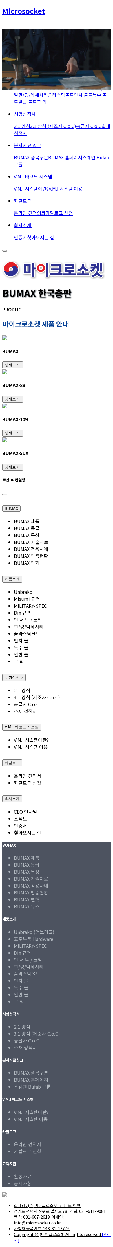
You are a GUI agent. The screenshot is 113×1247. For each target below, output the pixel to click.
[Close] (4, 494)
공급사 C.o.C (88, 126)
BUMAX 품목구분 (31, 157)
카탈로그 (22, 200)
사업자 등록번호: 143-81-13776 (42, 1228)
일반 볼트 (27, 101)
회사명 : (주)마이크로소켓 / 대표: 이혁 (47, 1205)
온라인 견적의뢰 (29, 212)
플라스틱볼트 (61, 94)
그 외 (42, 101)
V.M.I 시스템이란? (31, 188)
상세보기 (13, 365)
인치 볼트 (83, 94)
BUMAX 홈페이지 (65, 157)
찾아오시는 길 (40, 237)
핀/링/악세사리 (33, 94)
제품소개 (12, 579)
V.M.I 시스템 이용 (66, 188)
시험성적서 (25, 113)
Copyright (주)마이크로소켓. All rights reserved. (58, 1234)
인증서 (20, 237)
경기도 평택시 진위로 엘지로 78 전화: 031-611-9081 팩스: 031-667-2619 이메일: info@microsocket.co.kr (60, 1217)
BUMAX (11, 508)
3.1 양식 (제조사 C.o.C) (53, 126)
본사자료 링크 (27, 145)
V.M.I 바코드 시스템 (33, 176)
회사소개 (23, 225)
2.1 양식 (22, 126)
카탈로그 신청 (59, 212)
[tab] (56, 507)
